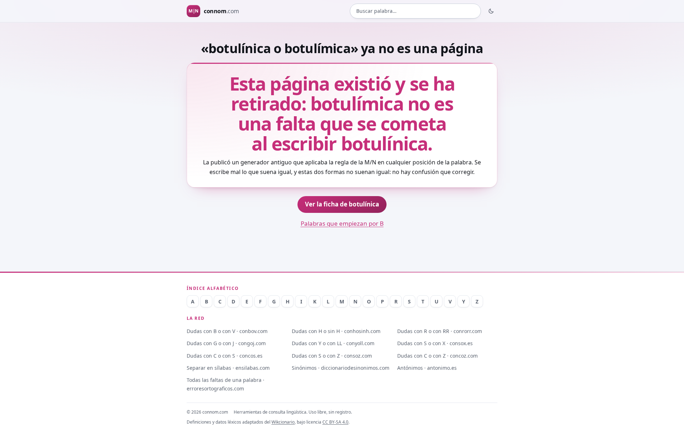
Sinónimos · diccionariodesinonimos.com (340, 367)
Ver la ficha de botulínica (342, 204)
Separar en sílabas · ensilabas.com (228, 367)
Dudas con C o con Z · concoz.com (437, 355)
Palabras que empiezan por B (342, 223)
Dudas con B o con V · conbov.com (227, 331)
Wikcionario (283, 422)
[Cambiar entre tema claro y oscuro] (491, 11)
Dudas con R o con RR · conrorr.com (439, 331)
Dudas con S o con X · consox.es (435, 343)
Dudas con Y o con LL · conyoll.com (333, 343)
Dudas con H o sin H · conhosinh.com (336, 331)
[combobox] (415, 11)
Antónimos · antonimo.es (427, 367)
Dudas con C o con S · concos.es (225, 355)
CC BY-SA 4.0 (335, 422)
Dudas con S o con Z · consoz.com (332, 355)
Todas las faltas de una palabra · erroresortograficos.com (225, 384)
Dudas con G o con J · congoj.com (226, 343)
